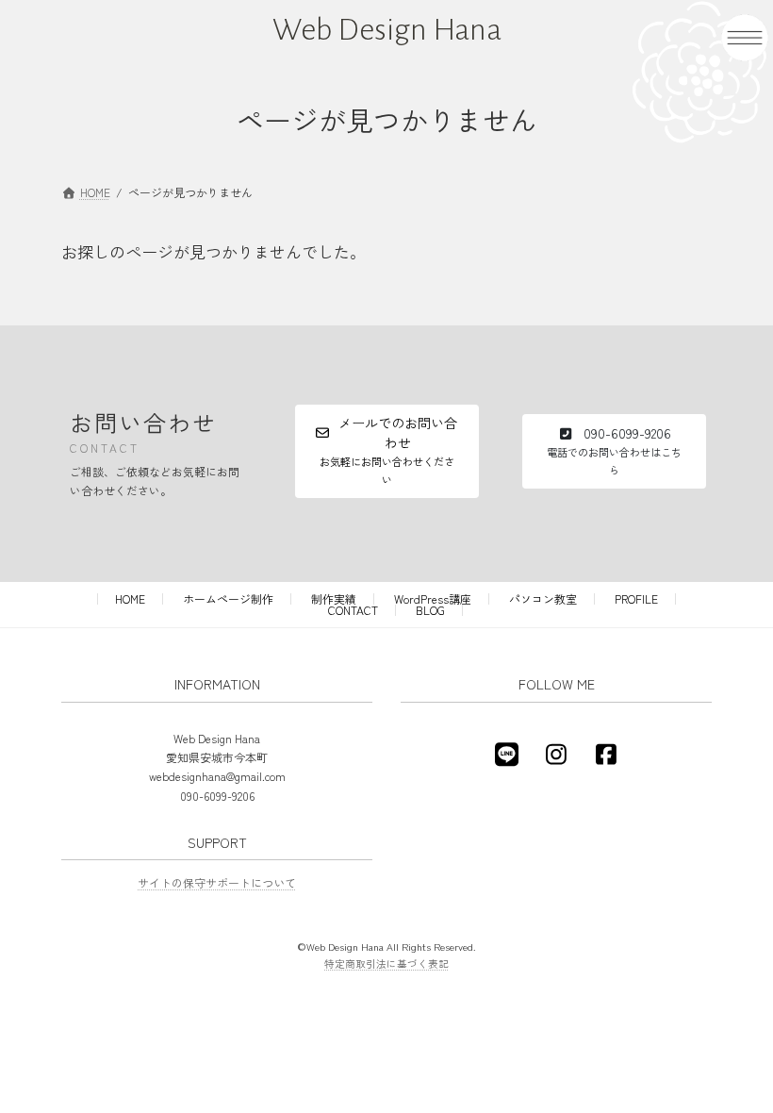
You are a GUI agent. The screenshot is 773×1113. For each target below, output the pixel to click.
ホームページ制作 (228, 598)
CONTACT (353, 610)
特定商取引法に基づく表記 (386, 963)
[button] (387, 451)
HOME (130, 598)
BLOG (430, 610)
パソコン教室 (543, 598)
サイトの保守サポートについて (217, 882)
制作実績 (333, 598)
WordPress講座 (432, 598)
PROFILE (636, 598)
